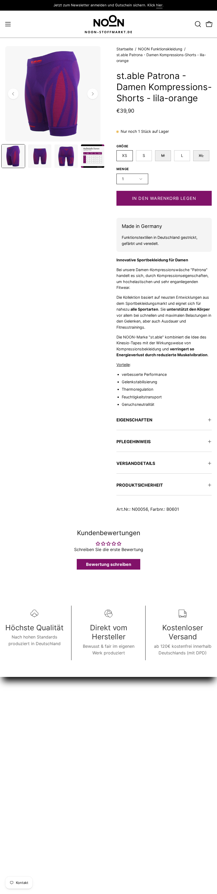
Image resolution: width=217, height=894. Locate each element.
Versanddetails (135, 463)
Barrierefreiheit (20, 832)
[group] (108, 5)
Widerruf (19, 842)
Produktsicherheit (139, 485)
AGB (9, 814)
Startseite (124, 49)
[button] (197, 24)
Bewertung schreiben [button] (108, 564)
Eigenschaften (134, 419)
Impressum (16, 797)
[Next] (92, 94)
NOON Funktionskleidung (160, 49)
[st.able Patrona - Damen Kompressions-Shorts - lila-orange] (13, 156)
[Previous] (13, 94)
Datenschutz (17, 805)
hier (159, 5)
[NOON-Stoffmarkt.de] (108, 24)
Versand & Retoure (23, 823)
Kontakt (13, 788)
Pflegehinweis (133, 441)
